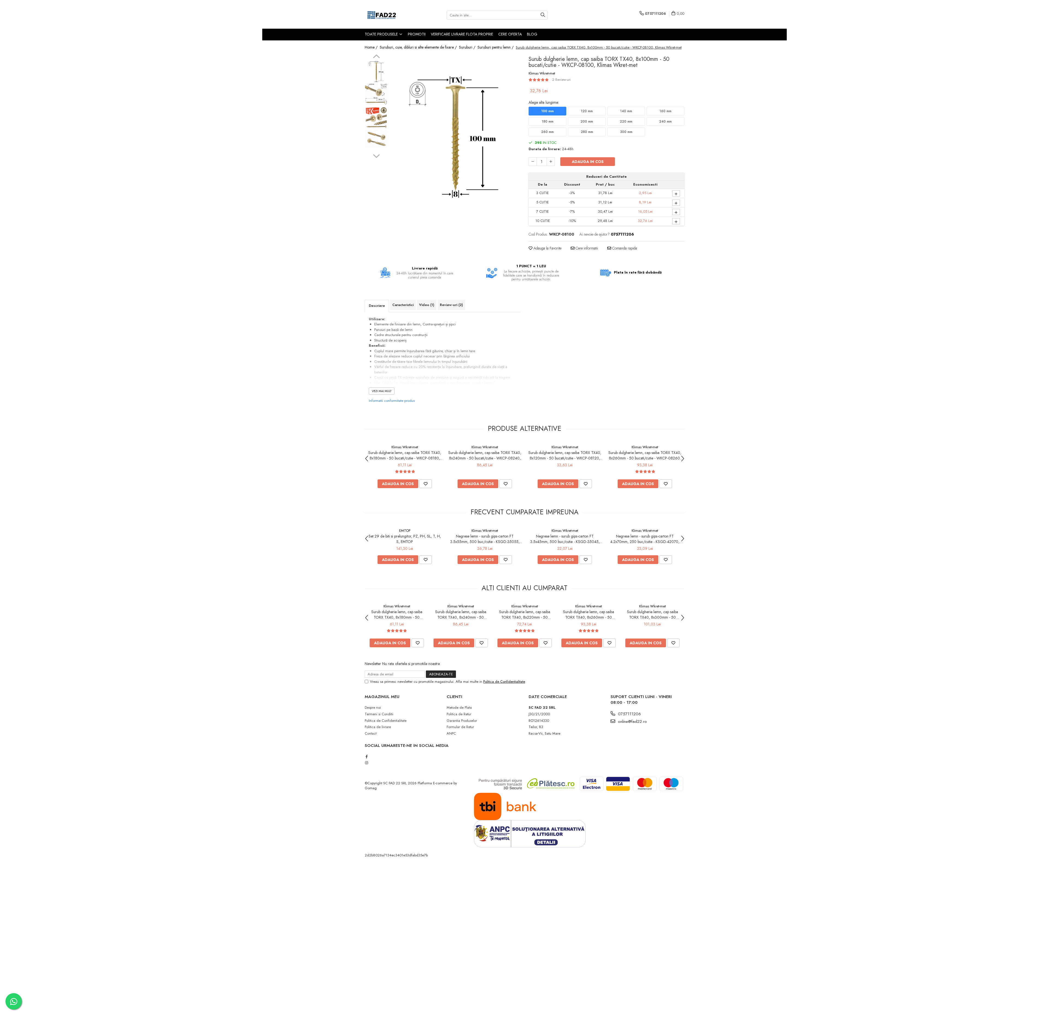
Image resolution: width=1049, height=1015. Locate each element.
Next (376, 155)
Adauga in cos (588, 161)
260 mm (547, 131)
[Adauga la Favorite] (425, 483)
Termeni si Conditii (379, 714)
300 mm (626, 131)
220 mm (626, 121)
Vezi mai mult (381, 391)
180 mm (547, 121)
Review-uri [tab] (451, 304)
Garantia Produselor (462, 720)
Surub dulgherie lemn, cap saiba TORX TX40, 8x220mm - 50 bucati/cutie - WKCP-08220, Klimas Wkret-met (524, 614)
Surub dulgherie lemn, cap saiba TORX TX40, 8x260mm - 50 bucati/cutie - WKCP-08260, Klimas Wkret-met (644, 455)
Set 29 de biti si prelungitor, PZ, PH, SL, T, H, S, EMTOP (405, 538)
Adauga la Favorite (546, 248)
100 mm (547, 111)
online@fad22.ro (632, 722)
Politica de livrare (378, 726)
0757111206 (629, 714)
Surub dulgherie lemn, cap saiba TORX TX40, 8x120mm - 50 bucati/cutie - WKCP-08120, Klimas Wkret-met (564, 455)
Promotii (417, 34)
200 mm (587, 121)
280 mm (587, 131)
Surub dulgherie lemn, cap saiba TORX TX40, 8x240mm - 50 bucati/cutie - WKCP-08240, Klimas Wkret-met (484, 455)
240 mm (665, 121)
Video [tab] (426, 304)
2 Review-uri (561, 79)
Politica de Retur (459, 714)
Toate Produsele (382, 34)
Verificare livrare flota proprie (462, 34)
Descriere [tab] (377, 305)
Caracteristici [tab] (403, 304)
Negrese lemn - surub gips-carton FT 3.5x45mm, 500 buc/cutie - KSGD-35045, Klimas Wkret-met (565, 538)
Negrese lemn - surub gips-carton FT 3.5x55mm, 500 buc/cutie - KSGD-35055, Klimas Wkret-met (485, 538)
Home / (372, 47)
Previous (376, 57)
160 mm (665, 111)
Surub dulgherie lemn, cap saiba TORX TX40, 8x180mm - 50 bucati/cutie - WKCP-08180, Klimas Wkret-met (404, 455)
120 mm (587, 111)
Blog (532, 34)
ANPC (451, 733)
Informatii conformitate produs (392, 400)
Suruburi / (467, 47)
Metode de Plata (459, 707)
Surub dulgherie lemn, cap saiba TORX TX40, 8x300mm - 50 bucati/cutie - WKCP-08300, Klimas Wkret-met (652, 614)
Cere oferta (510, 34)
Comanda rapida (624, 248)
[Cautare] (543, 15)
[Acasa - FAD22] (392, 15)
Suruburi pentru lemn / (496, 47)
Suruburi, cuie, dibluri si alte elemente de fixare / (419, 47)
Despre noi (373, 707)
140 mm (626, 111)
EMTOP (404, 530)
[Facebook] (366, 756)
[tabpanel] (455, 136)
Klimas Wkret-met (542, 73)
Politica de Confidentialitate (504, 681)
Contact (370, 733)
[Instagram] (366, 762)
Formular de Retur (460, 726)
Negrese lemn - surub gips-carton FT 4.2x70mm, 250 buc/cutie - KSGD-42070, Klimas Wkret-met (644, 538)
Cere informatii (586, 248)
